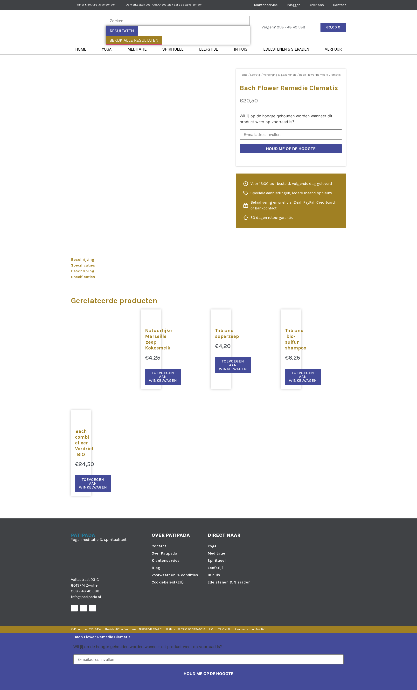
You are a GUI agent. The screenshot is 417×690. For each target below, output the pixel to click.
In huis (240, 49)
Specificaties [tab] (83, 265)
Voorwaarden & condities (175, 575)
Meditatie (136, 49)
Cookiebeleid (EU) (168, 582)
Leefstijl (208, 49)
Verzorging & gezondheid (280, 74)
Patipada (83, 535)
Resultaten (122, 30)
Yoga (106, 49)
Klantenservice (166, 560)
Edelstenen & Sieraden (286, 49)
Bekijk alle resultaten (134, 40)
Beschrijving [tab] (82, 259)
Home (80, 49)
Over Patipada (164, 553)
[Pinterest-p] (92, 608)
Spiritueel (172, 49)
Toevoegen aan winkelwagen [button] (163, 376)
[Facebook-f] (74, 608)
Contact (159, 546)
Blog (156, 567)
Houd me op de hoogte (291, 148)
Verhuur (333, 49)
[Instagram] (83, 608)
